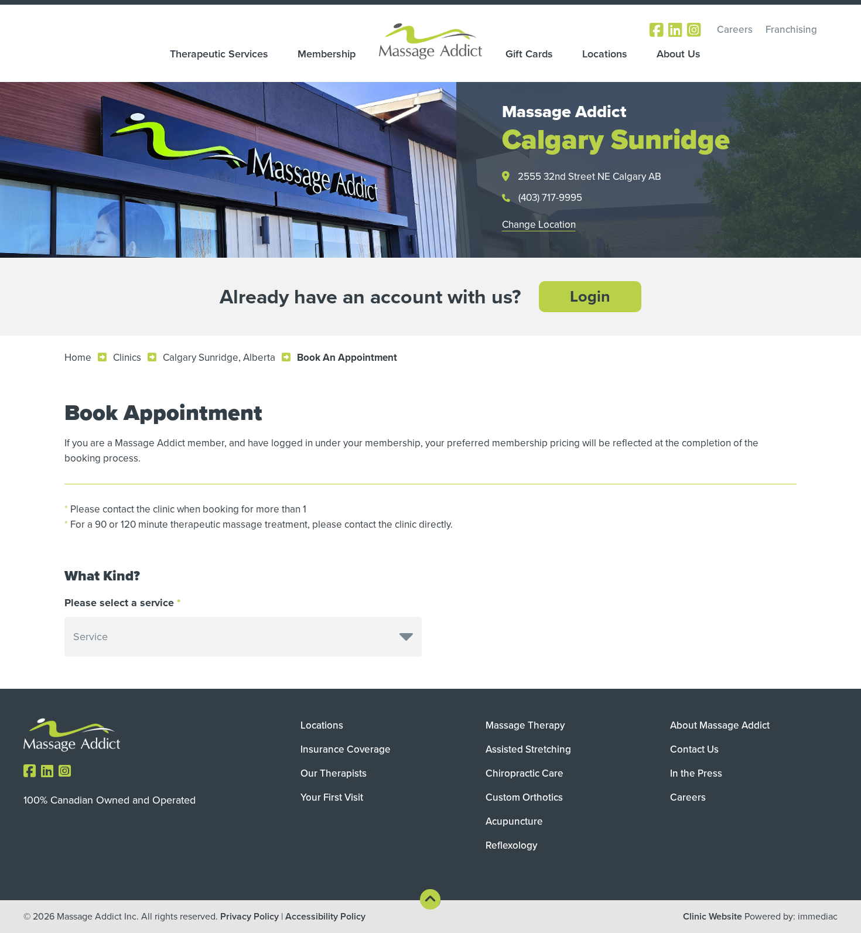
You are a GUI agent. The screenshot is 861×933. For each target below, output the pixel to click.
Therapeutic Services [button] (219, 54)
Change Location (539, 224)
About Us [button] (679, 54)
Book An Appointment (347, 357)
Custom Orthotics (524, 797)
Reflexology (511, 845)
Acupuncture (514, 821)
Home (77, 357)
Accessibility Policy (325, 916)
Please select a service (119, 603)
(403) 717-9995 (550, 197)
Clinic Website (712, 916)
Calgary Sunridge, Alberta (219, 357)
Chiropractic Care (524, 773)
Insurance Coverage (345, 749)
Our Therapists (333, 773)
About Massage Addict (720, 725)
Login (590, 296)
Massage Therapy (525, 725)
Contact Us (694, 749)
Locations (604, 54)
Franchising (791, 29)
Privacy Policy (249, 916)
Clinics (127, 357)
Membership (327, 54)
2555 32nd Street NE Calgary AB (589, 176)
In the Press (696, 773)
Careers (735, 29)
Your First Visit (331, 797)
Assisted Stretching (528, 749)
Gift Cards (529, 54)
